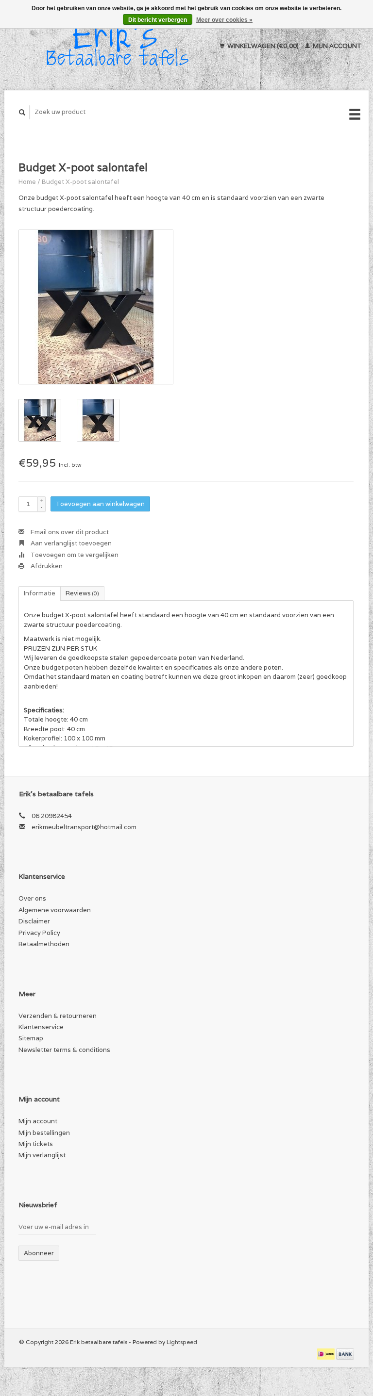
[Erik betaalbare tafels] (113, 46)
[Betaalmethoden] (326, 1353)
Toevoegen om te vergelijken (74, 555)
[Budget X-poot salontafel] (96, 307)
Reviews (82, 593)
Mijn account (336, 46)
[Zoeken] (22, 112)
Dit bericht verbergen (157, 19)
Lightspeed (182, 1342)
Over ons (32, 898)
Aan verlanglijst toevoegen (70, 543)
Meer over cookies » (224, 19)
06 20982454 (52, 816)
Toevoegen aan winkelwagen (100, 504)
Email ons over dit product (69, 532)
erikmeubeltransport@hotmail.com (84, 827)
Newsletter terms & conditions (64, 1050)
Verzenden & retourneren (57, 1016)
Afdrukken (46, 566)
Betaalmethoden (43, 944)
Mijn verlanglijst (42, 1155)
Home (27, 182)
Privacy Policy (39, 933)
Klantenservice (41, 1027)
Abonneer (39, 1253)
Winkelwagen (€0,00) (263, 46)
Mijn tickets (35, 1144)
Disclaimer (34, 921)
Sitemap (30, 1038)
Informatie (39, 593)
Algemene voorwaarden (54, 910)
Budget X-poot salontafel (80, 182)
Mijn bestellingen (44, 1133)
